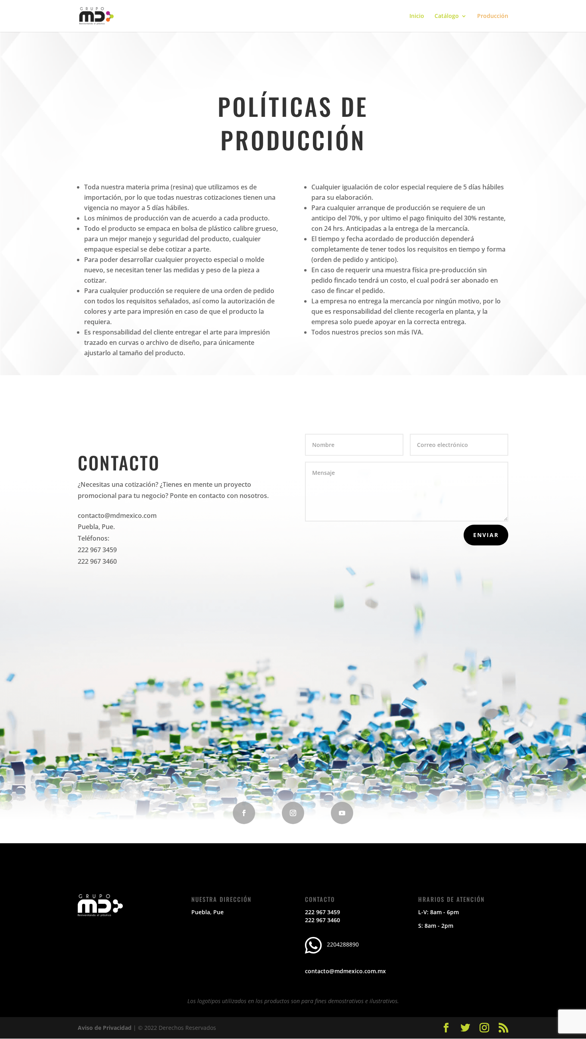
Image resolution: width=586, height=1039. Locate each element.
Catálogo (447, 16)
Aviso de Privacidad (105, 1027)
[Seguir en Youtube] (342, 813)
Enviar (486, 535)
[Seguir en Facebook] (244, 813)
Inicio (416, 16)
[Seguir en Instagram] (293, 813)
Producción (492, 16)
